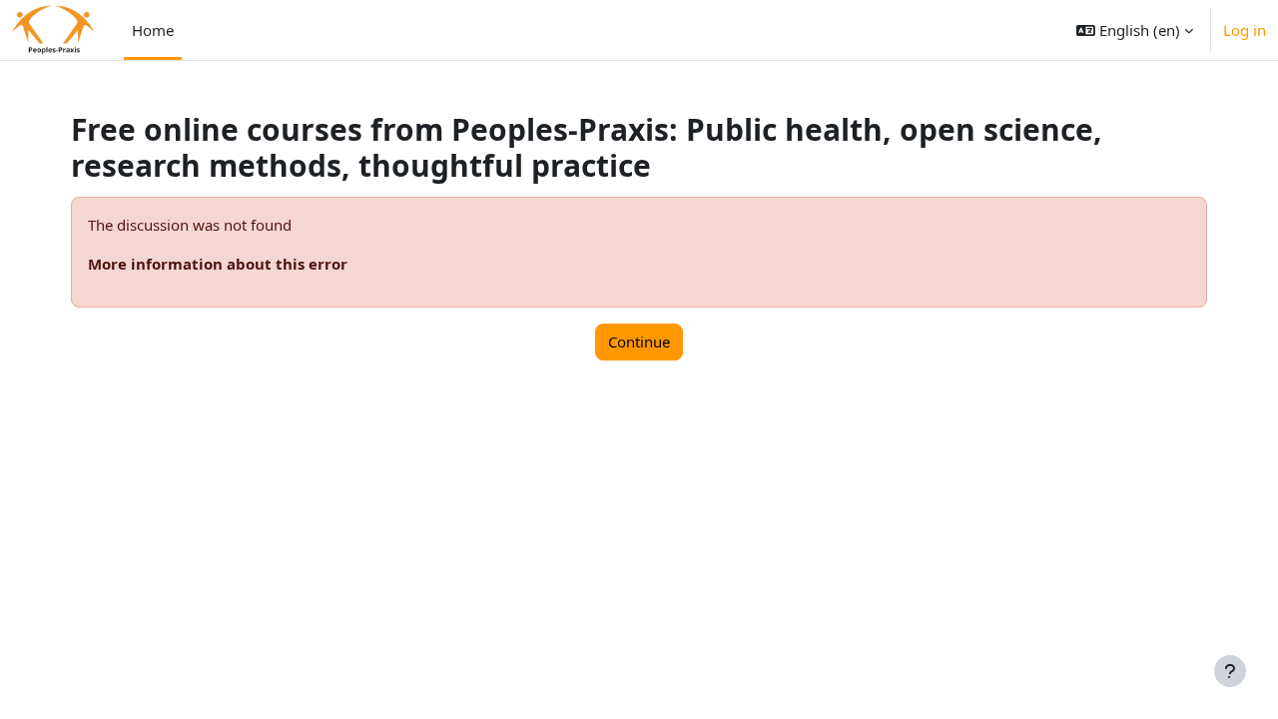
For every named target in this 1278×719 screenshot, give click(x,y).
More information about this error (217, 264)
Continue (639, 342)
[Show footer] (1230, 671)
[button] (1134, 30)
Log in (1244, 30)
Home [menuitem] (153, 30)
